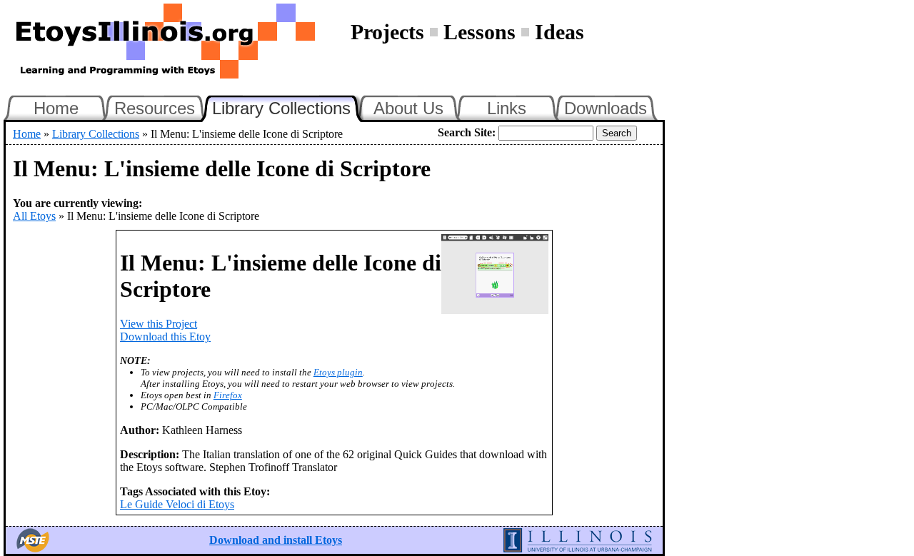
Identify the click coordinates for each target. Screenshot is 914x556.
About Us (408, 108)
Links (506, 108)
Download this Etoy (165, 336)
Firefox (228, 395)
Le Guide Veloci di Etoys (177, 504)
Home (56, 108)
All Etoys (34, 216)
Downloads (605, 108)
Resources (154, 108)
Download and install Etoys (275, 540)
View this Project (158, 324)
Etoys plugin (338, 372)
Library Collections (287, 106)
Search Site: (467, 132)
